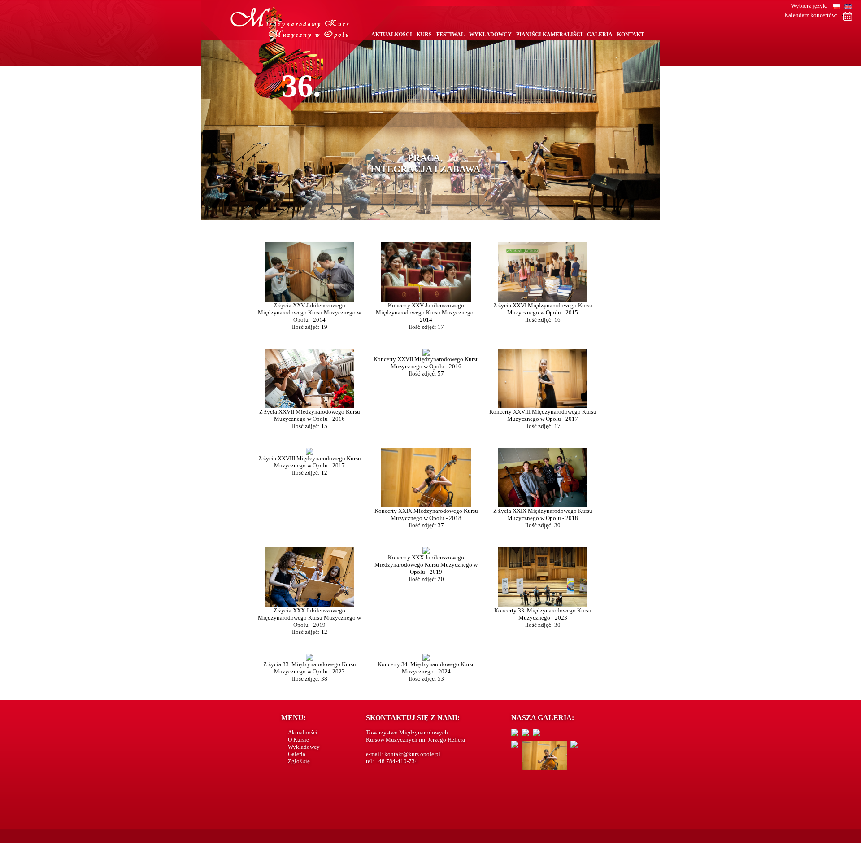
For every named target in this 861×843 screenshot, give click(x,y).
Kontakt (630, 34)
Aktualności (391, 34)
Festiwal (450, 34)
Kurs (424, 34)
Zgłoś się (299, 761)
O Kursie (298, 739)
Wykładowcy (490, 34)
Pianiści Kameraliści (549, 34)
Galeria (600, 34)
